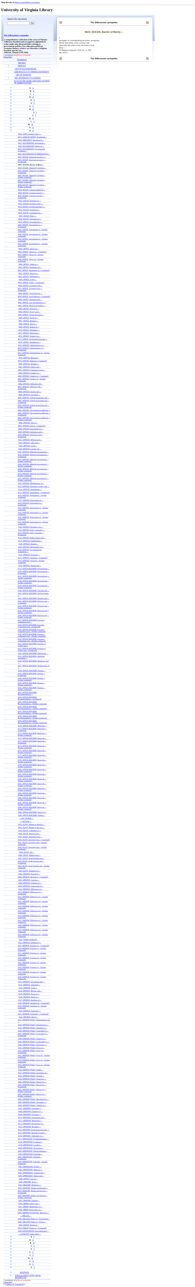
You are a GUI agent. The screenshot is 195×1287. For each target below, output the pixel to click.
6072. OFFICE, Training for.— (29, 336)
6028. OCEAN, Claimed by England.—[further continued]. (32, 186)
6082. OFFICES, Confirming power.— (31, 370)
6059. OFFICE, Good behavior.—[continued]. (34, 296)
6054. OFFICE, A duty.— (28, 279)
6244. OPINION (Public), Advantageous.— (33, 1025)
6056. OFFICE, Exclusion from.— (30, 286)
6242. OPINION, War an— (28, 1017)
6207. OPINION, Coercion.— (28, 880)
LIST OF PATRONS (23, 75)
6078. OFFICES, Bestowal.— (29, 358)
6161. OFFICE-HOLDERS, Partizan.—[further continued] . (31, 684)
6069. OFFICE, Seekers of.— (29, 327)
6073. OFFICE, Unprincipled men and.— (32, 339)
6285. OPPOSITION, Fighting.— (30, 1167)
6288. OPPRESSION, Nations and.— (31, 1176)
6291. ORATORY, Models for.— (29, 1185)
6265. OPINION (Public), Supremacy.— (32, 1102)
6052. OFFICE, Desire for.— (29, 273)
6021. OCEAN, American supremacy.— (32, 157)
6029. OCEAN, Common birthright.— (31, 190)
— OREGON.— (25, 1216)
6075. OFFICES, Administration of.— (31, 345)
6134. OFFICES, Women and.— (29, 565)
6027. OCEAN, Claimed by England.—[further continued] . (32, 181)
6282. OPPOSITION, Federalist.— (30, 1154)
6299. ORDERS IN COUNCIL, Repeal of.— (33, 1213)
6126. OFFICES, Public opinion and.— (32, 538)
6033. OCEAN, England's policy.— (30, 204)
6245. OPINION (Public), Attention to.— (32, 1028)
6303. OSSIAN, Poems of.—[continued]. (32, 1228)
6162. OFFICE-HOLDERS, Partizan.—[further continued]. (31, 688)
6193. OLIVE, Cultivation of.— (29, 830)
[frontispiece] (22, 60)
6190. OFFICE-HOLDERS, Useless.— (31, 815)
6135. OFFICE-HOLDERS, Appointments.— (33, 569)
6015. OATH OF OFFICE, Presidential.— (32, 137)
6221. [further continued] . (28, 939)
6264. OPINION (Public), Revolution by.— (33, 1099)
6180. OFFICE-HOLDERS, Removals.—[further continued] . (32, 770)
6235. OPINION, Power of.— (28, 994)
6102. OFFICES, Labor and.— (29, 443)
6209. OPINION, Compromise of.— (31, 886)
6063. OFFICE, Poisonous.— (29, 309)
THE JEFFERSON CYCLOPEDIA (27, 78)
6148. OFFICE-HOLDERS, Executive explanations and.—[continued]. (31, 626)
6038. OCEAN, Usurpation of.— (29, 219)
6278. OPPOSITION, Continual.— (30, 1142)
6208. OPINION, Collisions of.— (30, 883)
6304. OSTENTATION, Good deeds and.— (33, 1231)
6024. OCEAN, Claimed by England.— (32, 168)
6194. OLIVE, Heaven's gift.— (29, 834)
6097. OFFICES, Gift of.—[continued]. (32, 426)
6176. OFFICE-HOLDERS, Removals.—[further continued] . (32, 751)
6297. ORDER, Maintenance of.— (30, 1207)
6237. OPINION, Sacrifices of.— (30, 1000)
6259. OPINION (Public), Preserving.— (32, 1079)
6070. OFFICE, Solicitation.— (29, 330)
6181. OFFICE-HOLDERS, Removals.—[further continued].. (32, 775)
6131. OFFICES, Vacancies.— (29, 555)
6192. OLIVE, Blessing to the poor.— (31, 827)
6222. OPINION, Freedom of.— (29, 942)
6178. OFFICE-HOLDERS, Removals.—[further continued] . (32, 761)
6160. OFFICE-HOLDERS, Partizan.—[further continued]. (31, 679)
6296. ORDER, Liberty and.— (29, 1203)
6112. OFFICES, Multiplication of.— (31, 483)
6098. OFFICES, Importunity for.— (30, 429)
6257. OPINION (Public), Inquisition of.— (33, 1073)
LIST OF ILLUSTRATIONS (25, 69)
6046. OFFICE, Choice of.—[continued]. (32, 252)
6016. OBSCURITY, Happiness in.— (31, 140)
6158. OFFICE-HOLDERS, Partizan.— (32, 671)
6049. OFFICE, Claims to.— (29, 264)
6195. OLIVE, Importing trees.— (30, 837)
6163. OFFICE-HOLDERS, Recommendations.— (27, 693)
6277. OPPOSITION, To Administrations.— (33, 1139)
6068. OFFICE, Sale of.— (28, 324)
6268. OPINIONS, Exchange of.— (30, 1111)
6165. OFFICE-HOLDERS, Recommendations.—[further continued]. (32, 703)
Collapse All (9, 1284)
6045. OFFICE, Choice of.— (29, 249)
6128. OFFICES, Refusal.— (28, 544)
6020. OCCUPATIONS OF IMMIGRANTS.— (34, 154)
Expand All (19, 1284)
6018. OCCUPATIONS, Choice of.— (31, 146)
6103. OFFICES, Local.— (28, 446)
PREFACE (22, 66)
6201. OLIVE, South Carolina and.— (31, 858)
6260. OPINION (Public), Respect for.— (32, 1082)
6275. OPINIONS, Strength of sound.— (32, 1133)
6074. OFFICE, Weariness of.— (29, 342)
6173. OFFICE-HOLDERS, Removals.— (32, 738)
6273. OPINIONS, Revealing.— (29, 1127)
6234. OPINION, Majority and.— (30, 991)
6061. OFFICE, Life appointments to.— (32, 302)
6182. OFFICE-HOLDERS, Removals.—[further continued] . (32, 780)
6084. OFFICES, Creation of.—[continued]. (33, 376)
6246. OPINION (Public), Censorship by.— (33, 1031)
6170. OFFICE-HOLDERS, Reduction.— (32, 726)
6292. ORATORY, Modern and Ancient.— (33, 1188)
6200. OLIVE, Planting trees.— (29, 855)
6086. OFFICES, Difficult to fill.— (30, 384)
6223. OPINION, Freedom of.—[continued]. (33, 945)
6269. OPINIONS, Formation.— (29, 1114)
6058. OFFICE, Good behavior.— (30, 293)
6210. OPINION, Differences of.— (30, 889)
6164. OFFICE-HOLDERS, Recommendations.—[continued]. (30, 698)
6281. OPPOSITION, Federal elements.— (32, 1151)
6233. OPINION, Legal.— (28, 988)
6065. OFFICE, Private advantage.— (31, 315)
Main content (20, 2)
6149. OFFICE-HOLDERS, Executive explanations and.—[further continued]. (32, 630)
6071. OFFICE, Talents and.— (29, 333)
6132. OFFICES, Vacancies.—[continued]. (33, 558)
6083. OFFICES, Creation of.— (29, 373)
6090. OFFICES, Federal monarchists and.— (33, 398)
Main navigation (33, 2)
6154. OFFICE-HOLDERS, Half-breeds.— (33, 653)
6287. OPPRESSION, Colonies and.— (31, 1173)
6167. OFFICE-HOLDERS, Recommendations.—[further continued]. (32, 712)
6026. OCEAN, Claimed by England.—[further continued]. (32, 176)
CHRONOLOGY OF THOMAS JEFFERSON (31, 72)
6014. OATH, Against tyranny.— (29, 134)
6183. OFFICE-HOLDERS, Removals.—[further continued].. (32, 784)
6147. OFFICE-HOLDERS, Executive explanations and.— (31, 621)
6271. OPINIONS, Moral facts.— (30, 1120)
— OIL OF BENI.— (26, 818)
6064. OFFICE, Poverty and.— (29, 312)
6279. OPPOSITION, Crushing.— (30, 1145)
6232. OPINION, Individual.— (29, 985)
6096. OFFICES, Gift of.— (28, 423)
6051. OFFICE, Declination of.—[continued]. (34, 270)
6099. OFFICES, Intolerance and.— (30, 432)
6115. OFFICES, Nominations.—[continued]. (34, 492)
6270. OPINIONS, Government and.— (32, 1117)
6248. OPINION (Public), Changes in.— (32, 1039)
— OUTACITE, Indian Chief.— (29, 1234)
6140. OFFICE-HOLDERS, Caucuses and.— (33, 590)
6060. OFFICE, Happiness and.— (30, 299)
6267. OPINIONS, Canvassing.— (30, 1108)
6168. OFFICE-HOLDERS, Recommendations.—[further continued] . (32, 717)
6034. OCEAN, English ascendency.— (31, 207)
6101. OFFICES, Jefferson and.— (30, 440)
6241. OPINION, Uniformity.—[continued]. (33, 1014)
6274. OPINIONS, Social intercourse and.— (33, 1130)
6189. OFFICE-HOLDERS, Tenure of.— (32, 812)
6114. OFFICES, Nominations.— (30, 489)
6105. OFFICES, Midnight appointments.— (33, 452)
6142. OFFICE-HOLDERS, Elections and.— (33, 598)
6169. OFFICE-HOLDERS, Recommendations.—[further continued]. (32, 722)
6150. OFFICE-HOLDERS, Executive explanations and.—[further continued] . (32, 635)
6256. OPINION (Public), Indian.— (30, 1070)
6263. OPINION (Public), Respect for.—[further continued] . (32, 1095)
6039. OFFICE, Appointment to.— (30, 222)
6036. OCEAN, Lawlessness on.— (30, 213)
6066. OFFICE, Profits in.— (28, 318)
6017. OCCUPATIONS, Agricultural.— (32, 143)
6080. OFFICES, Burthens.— (29, 364)
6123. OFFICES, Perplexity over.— (30, 527)
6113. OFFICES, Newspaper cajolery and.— (33, 486)
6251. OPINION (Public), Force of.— (31, 1048)
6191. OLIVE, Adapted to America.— (31, 824)
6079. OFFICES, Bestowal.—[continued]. (32, 361)
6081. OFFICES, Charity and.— (29, 367)
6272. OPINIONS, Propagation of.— (31, 1124)
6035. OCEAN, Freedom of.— (29, 210)
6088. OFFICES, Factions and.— (29, 392)
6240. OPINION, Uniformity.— (29, 1011)
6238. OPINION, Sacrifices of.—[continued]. (34, 1003)
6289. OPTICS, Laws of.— (28, 1179)
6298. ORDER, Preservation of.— (30, 1210)
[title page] (22, 63)
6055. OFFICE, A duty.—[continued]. (31, 282)
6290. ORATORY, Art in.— (28, 1182)
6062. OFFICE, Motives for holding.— (32, 305)
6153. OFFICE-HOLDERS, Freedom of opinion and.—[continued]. (32, 649)
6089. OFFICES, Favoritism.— (29, 395)
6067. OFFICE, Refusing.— (28, 321)
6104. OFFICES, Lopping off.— (29, 449)
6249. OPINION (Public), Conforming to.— (33, 1042)
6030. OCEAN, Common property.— (31, 193)
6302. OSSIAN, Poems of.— (29, 1225)
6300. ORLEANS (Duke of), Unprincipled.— (34, 1219)
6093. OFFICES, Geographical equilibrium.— (34, 410)
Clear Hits (7, 57)
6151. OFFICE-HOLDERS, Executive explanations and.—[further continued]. (32, 640)
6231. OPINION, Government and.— (31, 982)
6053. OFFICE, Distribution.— (29, 276)
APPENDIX (24, 1273)
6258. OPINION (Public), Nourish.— (31, 1076)
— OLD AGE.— (26, 821)
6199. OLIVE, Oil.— (26, 852)
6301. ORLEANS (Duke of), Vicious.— (32, 1222)
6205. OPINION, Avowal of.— (29, 874)
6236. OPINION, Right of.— (29, 997)
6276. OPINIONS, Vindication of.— (31, 1136)
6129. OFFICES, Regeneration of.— (31, 547)
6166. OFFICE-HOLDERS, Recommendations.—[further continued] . (32, 707)
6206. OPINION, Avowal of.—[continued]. (33, 877)
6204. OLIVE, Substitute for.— (29, 871)
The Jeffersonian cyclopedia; (16, 35)
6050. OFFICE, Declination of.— (30, 267)
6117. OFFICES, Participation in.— (30, 500)
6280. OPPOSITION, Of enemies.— (31, 1148)
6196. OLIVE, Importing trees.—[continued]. (34, 840)
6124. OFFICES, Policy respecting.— (31, 530)
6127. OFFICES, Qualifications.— (30, 541)
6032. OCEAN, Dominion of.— (29, 201)
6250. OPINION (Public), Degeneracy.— (32, 1045)
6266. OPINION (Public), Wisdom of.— (32, 1105)
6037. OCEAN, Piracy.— (28, 216)
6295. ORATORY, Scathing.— (29, 1200)
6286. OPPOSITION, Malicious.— (30, 1170)
